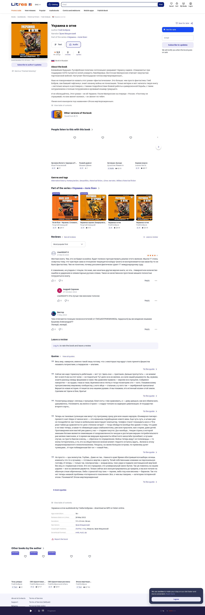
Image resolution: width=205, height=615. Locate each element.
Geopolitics (84, 181)
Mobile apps (89, 10)
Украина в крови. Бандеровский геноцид (93, 223)
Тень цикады (16, 582)
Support (14, 602)
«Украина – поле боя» (77, 37)
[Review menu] (156, 280)
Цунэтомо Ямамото (115, 165)
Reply (147, 280)
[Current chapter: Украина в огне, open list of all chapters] (42, 610)
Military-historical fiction (126, 181)
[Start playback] (31, 611)
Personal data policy (37, 606)
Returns (14, 606)
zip (85, 532)
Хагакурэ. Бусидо (114, 163)
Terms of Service (36, 598)
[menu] (38, 4)
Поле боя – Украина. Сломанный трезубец (65, 223)
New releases (30, 10)
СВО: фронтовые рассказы (38, 582)
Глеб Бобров (113, 225)
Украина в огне (114, 223)
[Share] (192, 23)
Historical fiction (96, 181)
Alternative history (58, 181)
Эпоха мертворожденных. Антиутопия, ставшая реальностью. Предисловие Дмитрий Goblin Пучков (84, 582)
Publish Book (103, 10)
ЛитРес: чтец (81, 529)
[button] (56, 53)
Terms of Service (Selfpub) (39, 602)
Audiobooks (54, 10)
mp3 (82, 532)
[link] (101, 252)
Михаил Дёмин (85, 165)
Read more (170, 594)
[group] (104, 253)
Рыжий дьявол (85, 163)
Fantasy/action (73, 181)
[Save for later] (74, 137)
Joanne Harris (140, 165)
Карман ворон (141, 163)
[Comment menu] (156, 300)
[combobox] (109, 4)
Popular (42, 10)
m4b (77, 532)
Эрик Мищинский (83, 525)
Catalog (55, 4)
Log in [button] (56, 345)
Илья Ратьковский (58, 165)
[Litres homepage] (21, 4)
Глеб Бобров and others (38, 584)
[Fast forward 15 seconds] (39, 610)
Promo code (16, 10)
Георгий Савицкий (59, 225)
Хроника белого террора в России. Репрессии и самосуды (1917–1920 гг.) (64, 163)
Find (161, 4)
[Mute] (167, 611)
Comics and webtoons (71, 10)
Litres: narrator (109, 181)
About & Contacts (18, 598)
